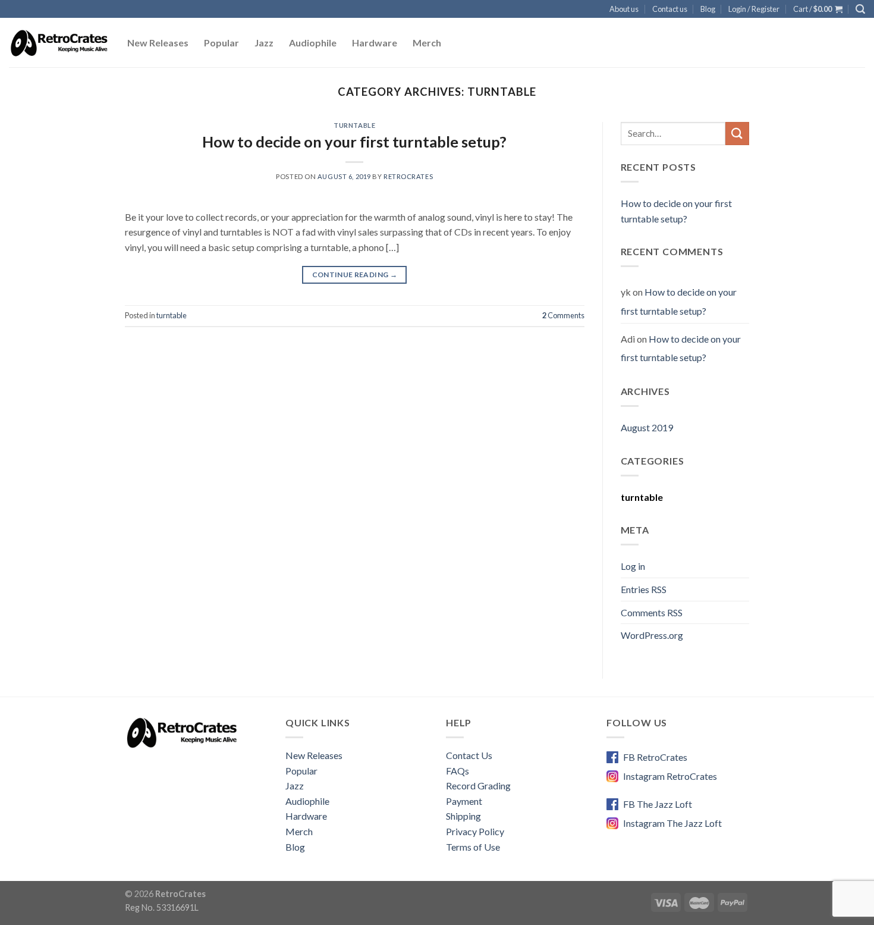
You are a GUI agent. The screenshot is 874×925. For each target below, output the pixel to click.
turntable (354, 125)
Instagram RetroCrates (670, 776)
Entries (643, 589)
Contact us (669, 9)
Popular (221, 42)
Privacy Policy (475, 831)
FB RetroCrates (655, 757)
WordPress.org (652, 635)
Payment (464, 801)
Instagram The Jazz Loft (672, 823)
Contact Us (469, 755)
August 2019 (647, 427)
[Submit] (737, 133)
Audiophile (313, 42)
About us (624, 9)
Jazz (263, 42)
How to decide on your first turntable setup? (354, 141)
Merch (427, 42)
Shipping (463, 815)
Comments (563, 315)
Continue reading (355, 274)
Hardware (374, 42)
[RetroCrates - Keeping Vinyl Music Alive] (59, 42)
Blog (707, 9)
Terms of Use (473, 846)
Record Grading (478, 785)
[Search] (860, 9)
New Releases (157, 42)
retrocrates (408, 176)
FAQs (457, 770)
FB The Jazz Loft (657, 804)
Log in (633, 566)
